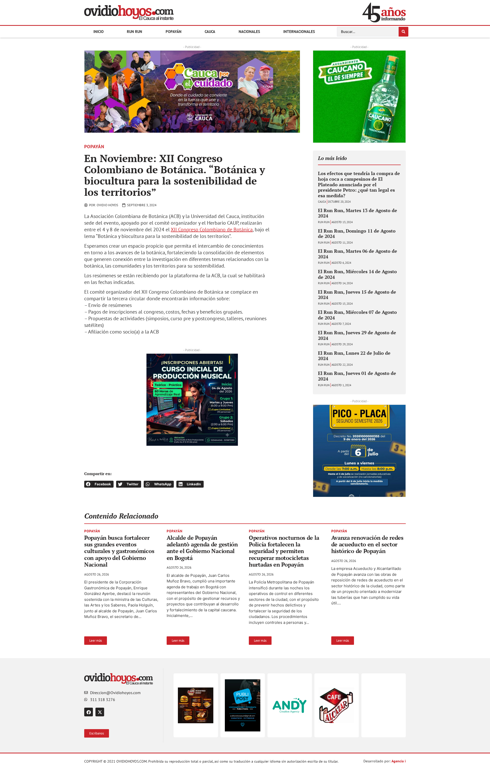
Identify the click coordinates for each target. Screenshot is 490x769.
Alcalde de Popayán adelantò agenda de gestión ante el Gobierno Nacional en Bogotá (202, 547)
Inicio (98, 31)
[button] (90, 91)
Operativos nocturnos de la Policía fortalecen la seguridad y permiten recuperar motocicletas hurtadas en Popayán (284, 551)
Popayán (173, 31)
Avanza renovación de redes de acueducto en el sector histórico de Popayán (367, 544)
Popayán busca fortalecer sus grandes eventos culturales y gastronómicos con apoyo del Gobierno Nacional (119, 551)
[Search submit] (403, 32)
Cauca (210, 31)
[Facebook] (88, 712)
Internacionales (299, 31)
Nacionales (249, 31)
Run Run (134, 31)
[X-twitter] (99, 712)
